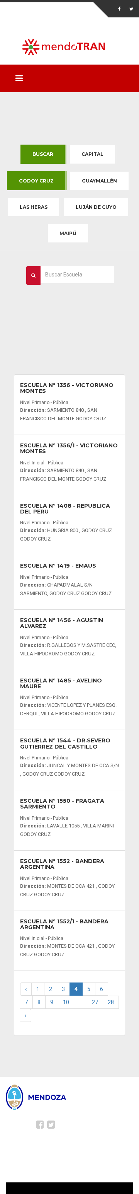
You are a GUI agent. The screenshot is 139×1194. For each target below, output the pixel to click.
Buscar (42, 154)
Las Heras (33, 207)
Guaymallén (99, 181)
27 (95, 1002)
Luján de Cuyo (96, 207)
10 (66, 1002)
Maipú (67, 233)
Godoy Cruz (36, 181)
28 (111, 1002)
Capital (92, 154)
